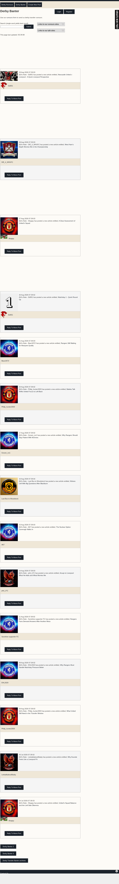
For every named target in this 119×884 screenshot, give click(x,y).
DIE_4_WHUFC (7, 162)
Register (69, 12)
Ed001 (10, 86)
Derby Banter (21, 5)
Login (59, 12)
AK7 (3, 545)
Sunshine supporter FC (10, 637)
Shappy (11, 238)
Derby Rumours (7, 5)
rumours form (12, 17)
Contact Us (4, 873)
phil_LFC (5, 591)
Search (2, 23)
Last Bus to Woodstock (10, 499)
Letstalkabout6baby (9, 775)
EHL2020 (5, 683)
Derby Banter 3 (8, 853)
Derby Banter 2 (8, 846)
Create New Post (34, 5)
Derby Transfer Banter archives (14, 860)
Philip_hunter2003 (8, 407)
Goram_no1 (6, 453)
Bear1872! (5, 361)
